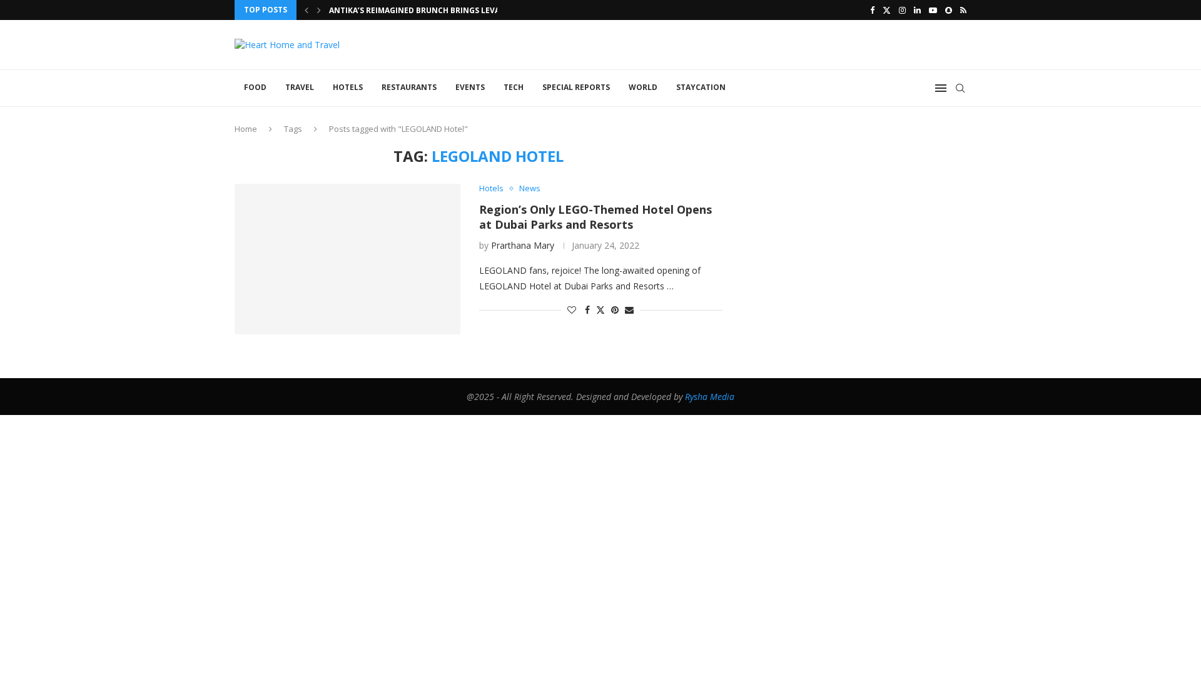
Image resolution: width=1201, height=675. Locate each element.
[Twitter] (887, 10)
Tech (514, 87)
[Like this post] (571, 310)
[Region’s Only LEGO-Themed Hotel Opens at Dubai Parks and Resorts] (347, 259)
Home (246, 128)
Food (255, 87)
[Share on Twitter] (600, 310)
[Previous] (307, 10)
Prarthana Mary (522, 245)
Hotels (348, 87)
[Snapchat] (948, 10)
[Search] (960, 88)
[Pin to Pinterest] (615, 310)
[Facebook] (872, 10)
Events (470, 87)
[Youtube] (933, 10)
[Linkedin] (917, 10)
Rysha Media (709, 396)
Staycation (701, 87)
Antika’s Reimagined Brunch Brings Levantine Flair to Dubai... (461, 10)
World (643, 87)
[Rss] (963, 10)
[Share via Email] (629, 310)
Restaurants (409, 87)
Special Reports (576, 87)
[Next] (319, 10)
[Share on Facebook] (587, 310)
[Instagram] (902, 10)
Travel (299, 87)
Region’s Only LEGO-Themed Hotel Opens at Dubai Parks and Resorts (595, 217)
